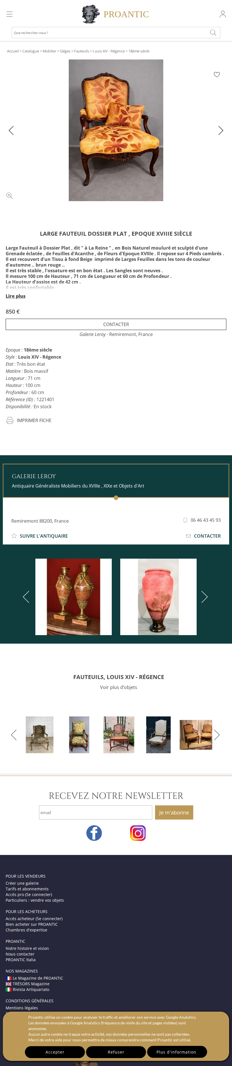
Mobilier (49, 51)
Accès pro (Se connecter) (29, 894)
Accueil (13, 51)
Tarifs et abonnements (27, 888)
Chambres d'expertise (26, 930)
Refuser (116, 1052)
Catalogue (30, 51)
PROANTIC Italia (21, 959)
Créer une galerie (22, 883)
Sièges (65, 51)
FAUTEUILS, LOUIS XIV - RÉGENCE (118, 677)
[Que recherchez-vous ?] (213, 32)
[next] (203, 597)
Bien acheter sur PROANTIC (32, 924)
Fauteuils (81, 51)
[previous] (27, 597)
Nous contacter (20, 954)
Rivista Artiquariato (31, 989)
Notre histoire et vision (27, 948)
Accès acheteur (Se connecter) (34, 918)
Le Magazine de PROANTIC (38, 978)
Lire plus (15, 296)
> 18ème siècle (137, 51)
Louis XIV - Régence (109, 51)
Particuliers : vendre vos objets (35, 900)
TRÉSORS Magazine (31, 983)
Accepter (55, 1052)
